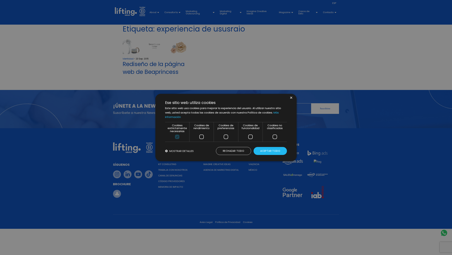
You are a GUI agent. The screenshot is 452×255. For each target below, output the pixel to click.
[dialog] (226, 127)
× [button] (291, 98)
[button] (179, 151)
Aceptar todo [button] (270, 151)
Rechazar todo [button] (233, 151)
